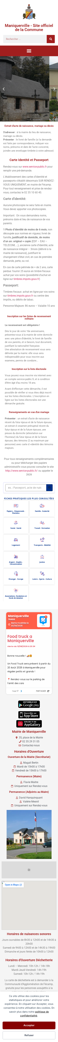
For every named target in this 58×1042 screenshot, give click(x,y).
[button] (29, 51)
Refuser (29, 1035)
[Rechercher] (51, 39)
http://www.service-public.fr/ (21, 470)
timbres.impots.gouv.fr (26, 279)
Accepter (29, 1025)
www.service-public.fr (35, 166)
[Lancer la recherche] (49, 487)
